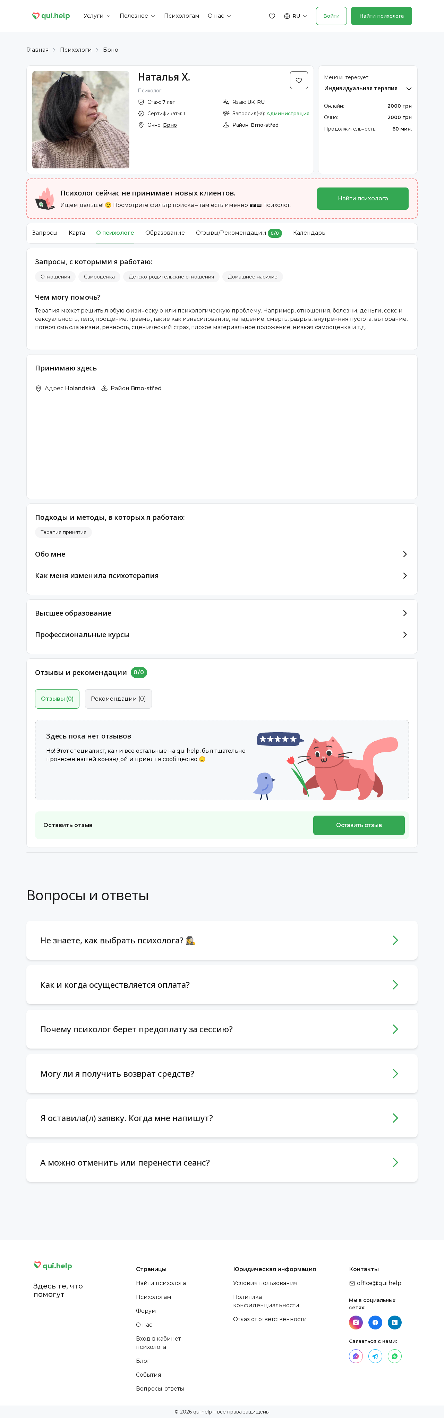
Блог (143, 1361)
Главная (37, 50)
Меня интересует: (346, 77)
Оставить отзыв (359, 825)
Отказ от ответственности (270, 1319)
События (148, 1374)
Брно (110, 50)
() (57, 698)
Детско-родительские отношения (171, 277)
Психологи (76, 50)
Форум (146, 1311)
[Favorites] (272, 16)
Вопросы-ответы (160, 1388)
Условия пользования (265, 1283)
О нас (144, 1324)
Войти (331, 16)
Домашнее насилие (253, 277)
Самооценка (99, 277)
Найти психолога (381, 16)
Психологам (153, 1297)
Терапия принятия (63, 532)
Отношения (55, 277)
